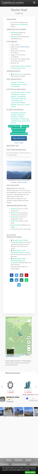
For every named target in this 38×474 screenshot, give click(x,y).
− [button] (29, 349)
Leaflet (7, 355)
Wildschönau (25, 47)
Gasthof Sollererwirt (17, 100)
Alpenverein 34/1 (18, 74)
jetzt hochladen (22, 182)
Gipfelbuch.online (13, 2)
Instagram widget (19, 416)
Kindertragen (14, 217)
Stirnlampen (14, 209)
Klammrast (20, 104)
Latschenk (14, 82)
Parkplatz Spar (25, 119)
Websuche (14, 36)
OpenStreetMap (20, 355)
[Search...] (28, 337)
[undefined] (28, 320)
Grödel (13, 229)
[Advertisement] (19, 297)
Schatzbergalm (15, 94)
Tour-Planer (14, 32)
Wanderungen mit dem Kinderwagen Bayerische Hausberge (18, 260)
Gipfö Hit (28, 92)
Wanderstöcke (15, 221)
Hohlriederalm (21, 96)
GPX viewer (18, 460)
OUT (35, 394)
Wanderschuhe (15, 225)
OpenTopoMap (9, 356)
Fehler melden (19, 143)
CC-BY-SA (16, 356)
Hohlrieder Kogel (16, 121)
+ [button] (29, 346)
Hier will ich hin (19, 138)
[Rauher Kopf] (19, 334)
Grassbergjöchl (15, 86)
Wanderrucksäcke (16, 213)
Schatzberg (17, 84)
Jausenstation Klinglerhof (18, 98)
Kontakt (28, 460)
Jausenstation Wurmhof (18, 92)
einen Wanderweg (22, 24)
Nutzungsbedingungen (19, 464)
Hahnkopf (24, 84)
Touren (9, 460)
